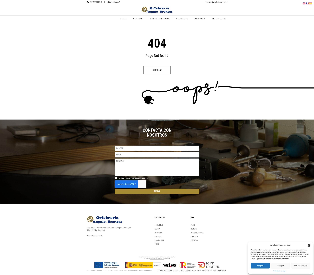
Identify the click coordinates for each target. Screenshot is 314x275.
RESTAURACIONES (160, 18)
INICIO (123, 18)
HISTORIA (138, 18)
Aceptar (260, 266)
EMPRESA (200, 18)
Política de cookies (279, 271)
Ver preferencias (300, 266)
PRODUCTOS (219, 18)
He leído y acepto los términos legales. (133, 178)
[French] (307, 3)
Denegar (280, 266)
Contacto (182, 18)
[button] (309, 245)
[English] (304, 3)
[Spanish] (310, 3)
